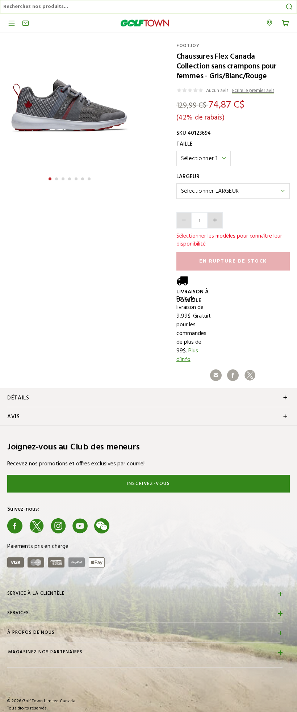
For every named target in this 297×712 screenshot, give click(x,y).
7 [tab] (90, 177)
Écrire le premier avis (253, 91)
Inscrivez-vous (148, 483)
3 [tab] (64, 177)
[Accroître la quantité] (215, 220)
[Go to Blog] (123, 526)
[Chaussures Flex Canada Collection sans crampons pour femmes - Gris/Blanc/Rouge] (69, 105)
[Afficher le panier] (285, 22)
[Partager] (216, 375)
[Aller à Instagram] (58, 526)
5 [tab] (77, 177)
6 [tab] (83, 177)
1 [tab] (51, 177)
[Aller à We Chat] (101, 526)
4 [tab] (70, 177)
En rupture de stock (233, 261)
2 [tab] (57, 177)
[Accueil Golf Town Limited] (145, 23)
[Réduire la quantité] (184, 220)
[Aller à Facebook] (14, 526)
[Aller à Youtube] (80, 526)
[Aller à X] (36, 526)
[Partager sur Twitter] (250, 375)
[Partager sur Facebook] (233, 375)
